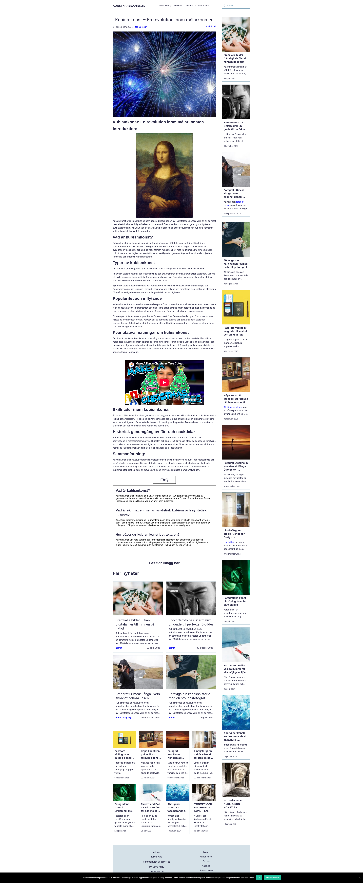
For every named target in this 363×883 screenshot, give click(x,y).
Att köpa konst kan (233, 407)
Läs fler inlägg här (164, 563)
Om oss (178, 5)
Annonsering (165, 5)
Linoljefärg (229, 542)
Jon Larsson (141, 27)
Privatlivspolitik (272, 878)
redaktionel (210, 26)
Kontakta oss (202, 5)
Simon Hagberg (123, 717)
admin (119, 648)
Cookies (189, 5)
